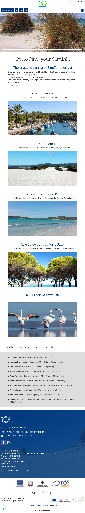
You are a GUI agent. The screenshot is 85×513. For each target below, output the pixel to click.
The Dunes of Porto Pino (42, 144)
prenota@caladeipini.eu (17, 461)
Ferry (3, 427)
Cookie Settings (37, 432)
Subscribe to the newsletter (19, 435)
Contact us (12, 427)
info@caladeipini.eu (12, 458)
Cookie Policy (22, 432)
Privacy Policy (8, 432)
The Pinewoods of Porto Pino (42, 244)
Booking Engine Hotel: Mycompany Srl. (42, 506)
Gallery (22, 427)
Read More (14, 86)
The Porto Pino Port (42, 93)
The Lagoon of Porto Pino (42, 295)
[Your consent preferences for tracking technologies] (4, 509)
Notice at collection (42, 510)
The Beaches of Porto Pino (42, 194)
